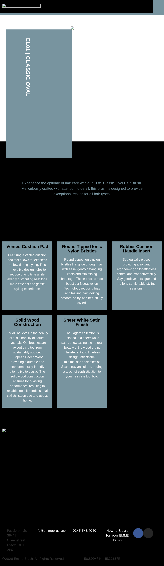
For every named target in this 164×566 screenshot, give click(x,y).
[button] (158, 4)
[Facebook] (138, 533)
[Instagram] (148, 533)
